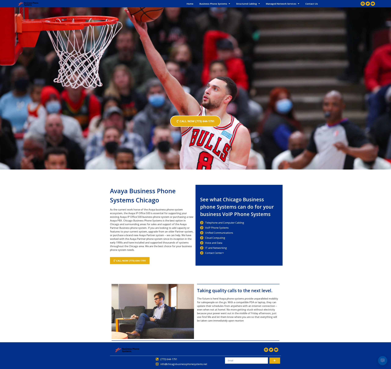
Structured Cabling (246, 3)
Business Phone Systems (213, 3)
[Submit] (274, 361)
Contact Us (311, 3)
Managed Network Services (281, 3)
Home (190, 3)
